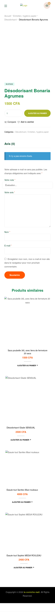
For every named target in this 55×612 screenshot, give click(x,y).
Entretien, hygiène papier (25, 15)
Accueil (7, 15)
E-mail (8, 245)
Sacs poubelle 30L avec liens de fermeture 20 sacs (27, 352)
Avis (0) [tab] (9, 143)
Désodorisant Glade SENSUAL (21, 427)
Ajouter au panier (37, 113)
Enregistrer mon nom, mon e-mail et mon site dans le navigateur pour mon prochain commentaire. (27, 263)
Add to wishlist (27, 121)
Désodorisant (10, 19)
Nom (7, 231)
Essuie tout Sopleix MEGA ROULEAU (24, 555)
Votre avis (9, 192)
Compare (11, 121)
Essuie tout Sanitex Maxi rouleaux (22, 489)
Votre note (9, 179)
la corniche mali (32, 592)
